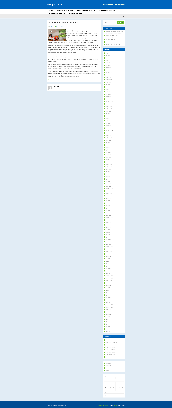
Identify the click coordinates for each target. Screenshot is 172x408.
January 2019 (108, 273)
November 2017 (109, 307)
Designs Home (54, 4)
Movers (107, 357)
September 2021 (109, 195)
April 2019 (108, 266)
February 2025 (109, 96)
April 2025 (108, 91)
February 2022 (109, 183)
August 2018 (108, 285)
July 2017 (108, 316)
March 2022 (108, 181)
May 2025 (108, 89)
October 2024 (109, 106)
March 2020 (108, 239)
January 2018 (108, 302)
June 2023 (108, 145)
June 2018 (108, 290)
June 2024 (108, 116)
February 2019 (109, 270)
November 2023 (109, 133)
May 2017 (108, 321)
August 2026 (108, 53)
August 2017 (108, 314)
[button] (123, 16)
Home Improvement (110, 352)
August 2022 (108, 169)
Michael (52, 26)
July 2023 (108, 142)
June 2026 (108, 58)
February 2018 (109, 300)
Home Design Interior (57, 13)
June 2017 (108, 319)
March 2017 (108, 326)
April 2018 (108, 295)
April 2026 (108, 62)
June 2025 (108, 87)
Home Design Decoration (86, 10)
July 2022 (108, 171)
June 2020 (108, 232)
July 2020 (108, 229)
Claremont (115, 405)
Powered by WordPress (103, 405)
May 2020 (108, 234)
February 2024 (109, 125)
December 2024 (109, 101)
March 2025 (108, 94)
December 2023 (109, 130)
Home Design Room (76, 13)
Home (51, 10)
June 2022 (108, 174)
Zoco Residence (109, 42)
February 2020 (109, 241)
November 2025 (109, 74)
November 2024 (109, 104)
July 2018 (108, 287)
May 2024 (108, 118)
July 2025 (108, 84)
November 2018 (109, 278)
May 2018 (108, 292)
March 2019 (108, 268)
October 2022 (109, 164)
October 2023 (109, 135)
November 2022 (109, 162)
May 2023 (108, 147)
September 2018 (109, 283)
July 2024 (108, 113)
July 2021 (108, 200)
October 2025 (109, 77)
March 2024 (108, 123)
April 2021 (108, 208)
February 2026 (109, 67)
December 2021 (109, 188)
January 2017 (108, 331)
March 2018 (108, 297)
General (107, 340)
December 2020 (109, 217)
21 (116, 387)
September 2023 (109, 137)
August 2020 (108, 227)
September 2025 (109, 79)
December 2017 (109, 304)
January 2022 (108, 186)
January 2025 (108, 99)
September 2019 (109, 254)
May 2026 (108, 60)
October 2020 (109, 222)
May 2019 (108, 263)
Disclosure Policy (109, 368)
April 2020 (108, 237)
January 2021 (108, 215)
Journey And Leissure (110, 39)
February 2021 (109, 212)
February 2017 (109, 329)
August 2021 (108, 198)
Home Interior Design (65, 10)
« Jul (105, 395)
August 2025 (108, 82)
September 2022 (109, 166)
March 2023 (108, 152)
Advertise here (109, 363)
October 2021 (109, 193)
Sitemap (107, 370)
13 (113, 385)
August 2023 (108, 140)
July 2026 (108, 55)
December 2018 (109, 275)
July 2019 (108, 258)
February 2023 (109, 154)
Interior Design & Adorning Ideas (113, 44)
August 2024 (108, 111)
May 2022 (108, 176)
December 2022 (109, 159)
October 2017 (109, 309)
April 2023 (108, 149)
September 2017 (109, 312)
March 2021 (108, 210)
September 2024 (109, 108)
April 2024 (108, 120)
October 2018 (109, 280)
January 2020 (108, 244)
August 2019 (108, 256)
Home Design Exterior (107, 10)
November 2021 (109, 191)
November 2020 (109, 220)
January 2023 (108, 157)
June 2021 (108, 203)
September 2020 (109, 225)
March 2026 (108, 65)
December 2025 (109, 72)
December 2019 (109, 246)
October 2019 (109, 251)
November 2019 (109, 249)
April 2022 (108, 179)
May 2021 (108, 205)
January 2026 (108, 70)
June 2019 (108, 261)
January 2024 (108, 128)
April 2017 (108, 324)
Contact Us (108, 365)
